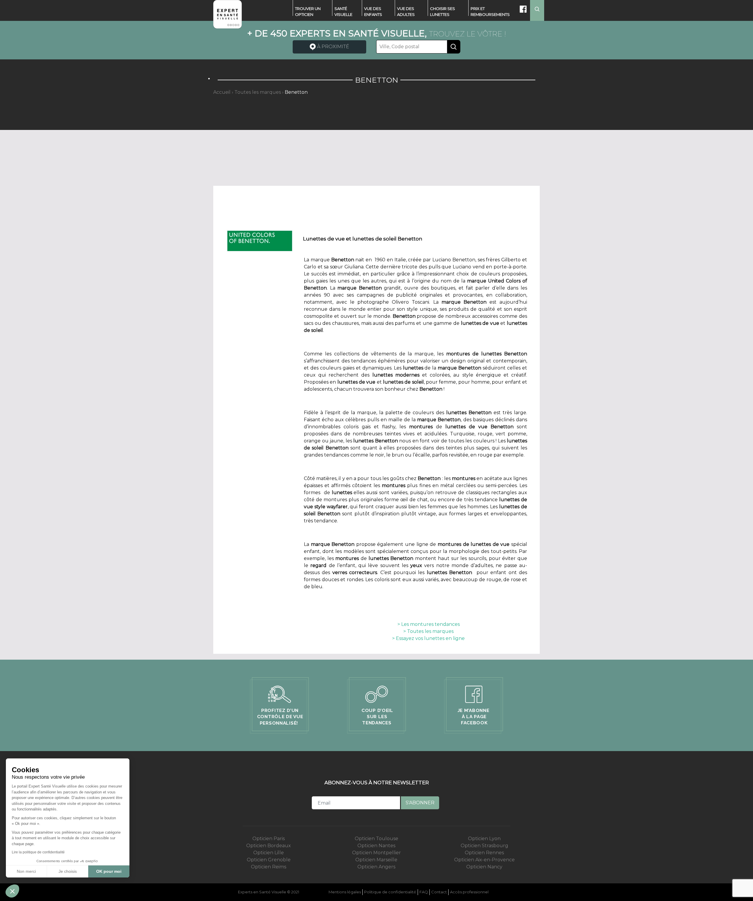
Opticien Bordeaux (268, 845)
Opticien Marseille (376, 859)
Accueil (222, 92)
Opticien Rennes (484, 852)
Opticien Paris (268, 838)
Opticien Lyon (484, 838)
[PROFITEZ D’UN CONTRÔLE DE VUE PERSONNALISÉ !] (280, 705)
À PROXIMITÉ (332, 46)
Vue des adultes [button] (406, 11)
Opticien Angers (376, 867)
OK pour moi (108, 871)
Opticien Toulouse (376, 838)
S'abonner (420, 802)
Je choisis (68, 871)
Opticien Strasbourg (484, 845)
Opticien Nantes (376, 845)
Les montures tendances (430, 624)
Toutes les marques (257, 92)
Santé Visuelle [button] (343, 11)
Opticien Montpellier (376, 852)
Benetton (296, 92)
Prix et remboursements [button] (490, 11)
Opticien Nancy (484, 867)
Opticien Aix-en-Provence (484, 859)
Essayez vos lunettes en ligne (430, 638)
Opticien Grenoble (269, 859)
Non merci (26, 871)
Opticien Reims (268, 867)
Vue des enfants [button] (373, 11)
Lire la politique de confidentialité (38, 852)
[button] (12, 891)
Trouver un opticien (308, 11)
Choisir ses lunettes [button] (442, 11)
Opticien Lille (268, 852)
